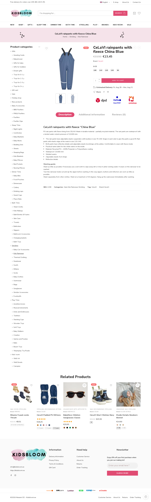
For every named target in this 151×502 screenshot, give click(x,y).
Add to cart (118, 80)
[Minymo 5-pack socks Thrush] (22, 394)
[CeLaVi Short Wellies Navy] (102, 394)
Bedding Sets (18, 145)
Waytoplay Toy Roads (22, 351)
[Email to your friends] (108, 92)
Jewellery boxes (19, 304)
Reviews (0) (119, 114)
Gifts (13, 51)
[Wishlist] (46, 48)
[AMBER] (64, 428)
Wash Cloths (18, 207)
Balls (15, 343)
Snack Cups (18, 195)
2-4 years (48, 428)
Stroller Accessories (21, 292)
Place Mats (18, 199)
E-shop (115, 2)
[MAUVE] (46, 425)
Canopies (17, 366)
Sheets (16, 148)
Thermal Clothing (20, 257)
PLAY (95, 25)
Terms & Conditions (56, 464)
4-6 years (56, 428)
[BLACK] (67, 428)
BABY (21, 25)
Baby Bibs (17, 176)
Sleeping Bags (19, 152)
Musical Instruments (21, 308)
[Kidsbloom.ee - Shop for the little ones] (21, 13)
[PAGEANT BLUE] (49, 425)
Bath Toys (17, 242)
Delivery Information (56, 456)
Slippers (16, 230)
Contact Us (137, 2)
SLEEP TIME (41, 25)
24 (91, 422)
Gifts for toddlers (20, 67)
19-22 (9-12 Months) (17, 425)
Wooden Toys (19, 323)
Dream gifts (18, 71)
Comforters (18, 133)
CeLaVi (100, 61)
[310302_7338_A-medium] (66, 69)
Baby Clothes (18, 277)
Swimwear (17, 281)
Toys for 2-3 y (19, 82)
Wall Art (17, 358)
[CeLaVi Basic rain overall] (139, 47)
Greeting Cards (19, 55)
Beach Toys (18, 347)
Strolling (73, 37)
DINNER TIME (56, 25)
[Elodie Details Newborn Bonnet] (128, 394)
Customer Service (83, 456)
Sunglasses (18, 288)
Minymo (17, 412)
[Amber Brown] (38, 425)
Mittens (16, 269)
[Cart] (134, 13)
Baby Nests (18, 141)
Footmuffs (17, 296)
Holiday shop (16, 98)
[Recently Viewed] (145, 496)
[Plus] (99, 79)
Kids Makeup (18, 211)
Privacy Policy (54, 460)
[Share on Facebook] (104, 92)
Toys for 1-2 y (19, 78)
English (105, 2)
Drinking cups (18, 191)
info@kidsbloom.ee (17, 467)
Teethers (17, 316)
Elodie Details (126, 412)
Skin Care (17, 218)
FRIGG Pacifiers (19, 113)
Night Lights (18, 129)
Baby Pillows (18, 160)
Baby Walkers (19, 331)
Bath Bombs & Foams (21, 214)
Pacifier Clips (18, 121)
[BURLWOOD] (44, 425)
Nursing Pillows (19, 168)
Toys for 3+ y (18, 86)
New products (17, 102)
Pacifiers (17, 117)
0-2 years (40, 428)
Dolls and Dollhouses (21, 312)
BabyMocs (71, 412)
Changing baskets (20, 238)
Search (118, 13)
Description (65, 114)
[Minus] (99, 82)
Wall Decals (18, 362)
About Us (125, 2)
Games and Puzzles (21, 339)
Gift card (15, 90)
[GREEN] (70, 428)
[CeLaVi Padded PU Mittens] (49, 394)
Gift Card (52, 467)
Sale (65, 187)
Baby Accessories (18, 106)
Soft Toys (17, 327)
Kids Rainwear (83, 37)
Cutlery (16, 187)
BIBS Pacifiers (18, 109)
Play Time (15, 300)
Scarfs (16, 265)
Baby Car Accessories (21, 249)
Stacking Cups (19, 319)
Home (65, 37)
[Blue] (41, 425)
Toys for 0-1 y (19, 74)
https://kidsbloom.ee (17, 470)
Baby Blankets (19, 137)
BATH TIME (70, 25)
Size (95, 67)
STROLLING (84, 25)
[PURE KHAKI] (123, 425)
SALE (129, 25)
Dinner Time (16, 172)
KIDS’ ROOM (118, 25)
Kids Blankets (18, 156)
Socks (16, 273)
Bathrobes (17, 226)
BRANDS (105, 25)
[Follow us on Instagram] (15, 475)
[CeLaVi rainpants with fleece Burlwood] (134, 47)
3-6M (123, 428)
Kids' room (16, 354)
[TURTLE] (76, 428)
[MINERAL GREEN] (120, 425)
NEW (12, 25)
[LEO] (73, 428)
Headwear (17, 261)
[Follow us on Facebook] (11, 475)
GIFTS (30, 25)
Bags (15, 284)
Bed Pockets (18, 164)
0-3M (118, 428)
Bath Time (16, 203)
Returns (79, 464)
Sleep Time (16, 125)
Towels (16, 222)
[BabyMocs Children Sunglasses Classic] (75, 394)
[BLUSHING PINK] (117, 425)
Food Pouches (19, 179)
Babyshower (18, 59)
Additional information (92, 114)
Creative (17, 335)
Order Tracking (82, 467)
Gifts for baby (18, 63)
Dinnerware (18, 183)
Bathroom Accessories (22, 234)
